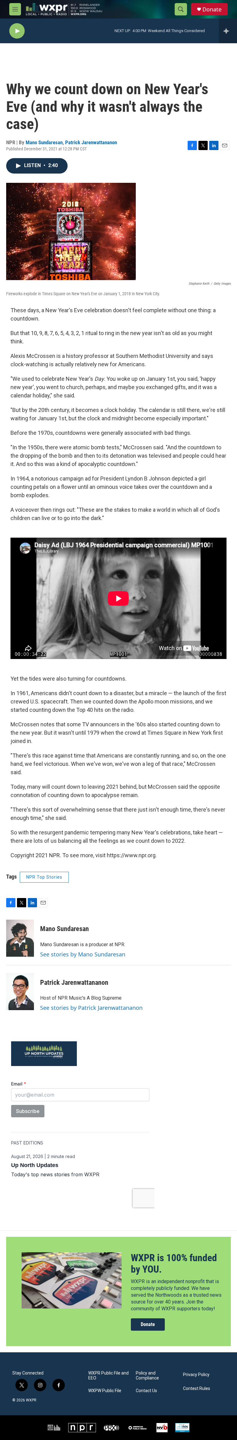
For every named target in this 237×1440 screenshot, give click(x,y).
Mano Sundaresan (44, 142)
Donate (212, 9)
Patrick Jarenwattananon (91, 142)
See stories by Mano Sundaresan (82, 954)
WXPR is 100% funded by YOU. (174, 1263)
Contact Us (146, 1390)
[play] (17, 31)
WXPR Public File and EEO (108, 1375)
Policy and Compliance (147, 1375)
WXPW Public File (104, 1390)
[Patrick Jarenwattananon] (20, 991)
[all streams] (228, 31)
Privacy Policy (196, 1374)
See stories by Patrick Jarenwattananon (91, 1007)
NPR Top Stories (44, 877)
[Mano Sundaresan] (20, 938)
